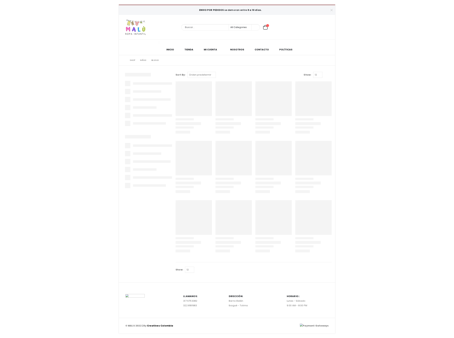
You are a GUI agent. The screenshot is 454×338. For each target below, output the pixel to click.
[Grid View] (326, 75)
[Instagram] (328, 27)
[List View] (330, 75)
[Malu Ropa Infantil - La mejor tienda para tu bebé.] (135, 27)
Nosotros (237, 49)
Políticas (285, 49)
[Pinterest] (323, 27)
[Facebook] (317, 27)
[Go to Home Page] (123, 60)
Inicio (170, 49)
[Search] (255, 27)
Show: (307, 74)
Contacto (262, 49)
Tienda (188, 49)
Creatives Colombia (160, 325)
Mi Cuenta (210, 49)
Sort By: (181, 74)
